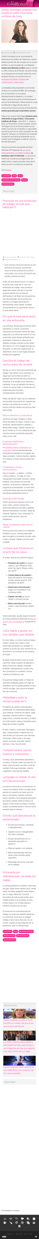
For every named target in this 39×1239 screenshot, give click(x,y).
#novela (24, 180)
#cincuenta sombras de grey (11, 180)
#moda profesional (22, 935)
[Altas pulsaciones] (5, 1218)
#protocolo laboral (9, 940)
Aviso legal (30, 1233)
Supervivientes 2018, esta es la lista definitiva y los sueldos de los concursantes (18, 1070)
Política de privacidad (18, 1233)
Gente (14, 176)
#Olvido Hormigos (8, 184)
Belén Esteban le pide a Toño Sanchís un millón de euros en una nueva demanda (18, 1023)
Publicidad (25, 1233)
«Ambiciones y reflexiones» (12, 82)
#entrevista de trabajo (26, 931)
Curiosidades (6, 176)
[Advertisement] (19, 232)
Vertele (8, 170)
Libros (20, 176)
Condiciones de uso (10, 1233)
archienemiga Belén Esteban (13, 79)
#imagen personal (9, 935)
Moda (15, 931)
